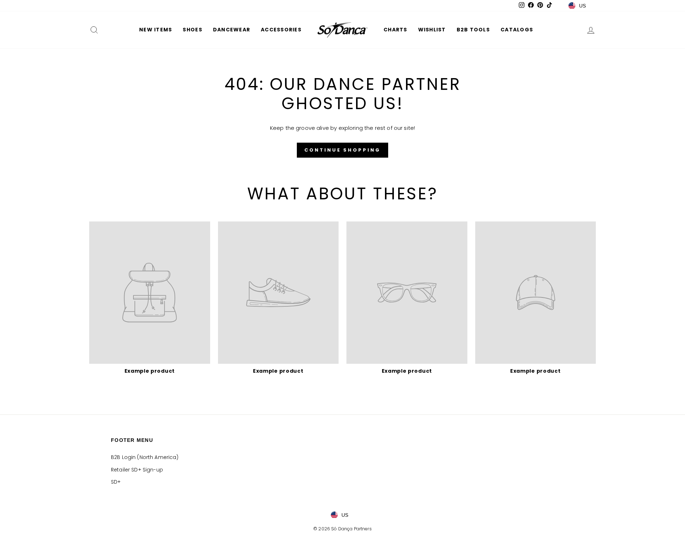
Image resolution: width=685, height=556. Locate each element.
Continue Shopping (342, 150)
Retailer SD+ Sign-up (137, 469)
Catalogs (517, 29)
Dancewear (231, 29)
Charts (395, 29)
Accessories (281, 29)
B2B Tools (473, 29)
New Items (155, 29)
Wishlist (432, 29)
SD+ (116, 481)
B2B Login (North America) (145, 457)
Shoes (192, 29)
